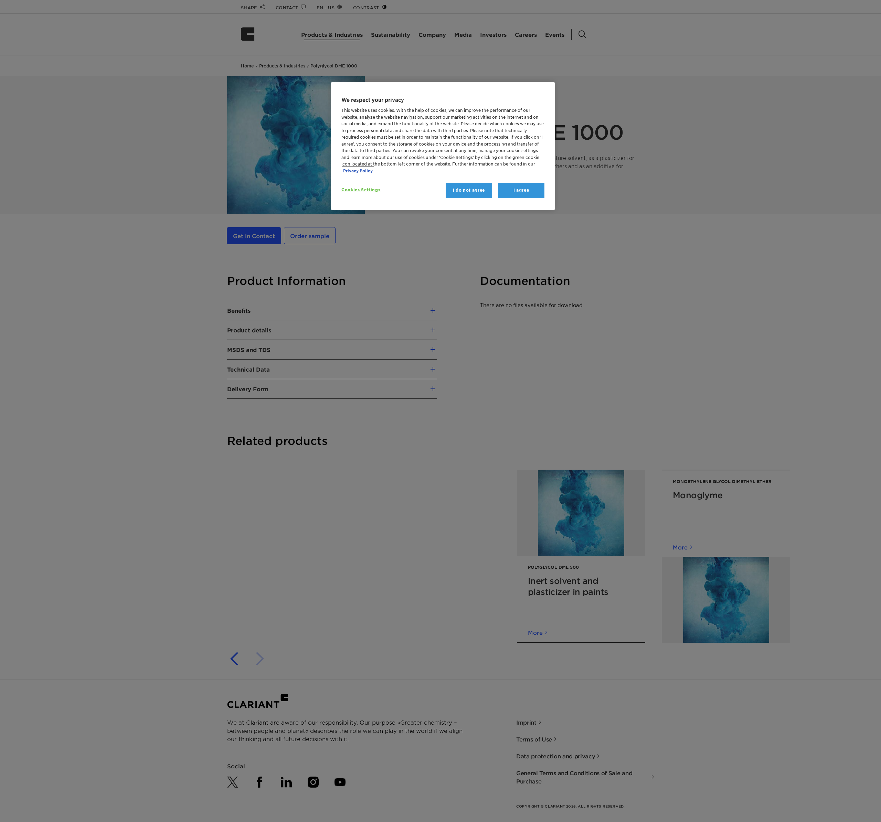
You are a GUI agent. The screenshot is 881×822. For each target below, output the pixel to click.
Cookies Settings (360, 190)
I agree (521, 190)
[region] (443, 146)
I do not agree (469, 190)
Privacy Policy (358, 171)
